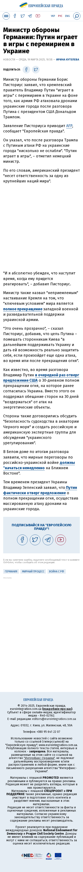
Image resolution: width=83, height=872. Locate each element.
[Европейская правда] (41, 4)
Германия (11, 571)
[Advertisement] (41, 227)
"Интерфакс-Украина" (39, 758)
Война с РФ (56, 571)
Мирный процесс (33, 571)
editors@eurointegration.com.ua (54, 719)
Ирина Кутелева (67, 59)
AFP (69, 125)
